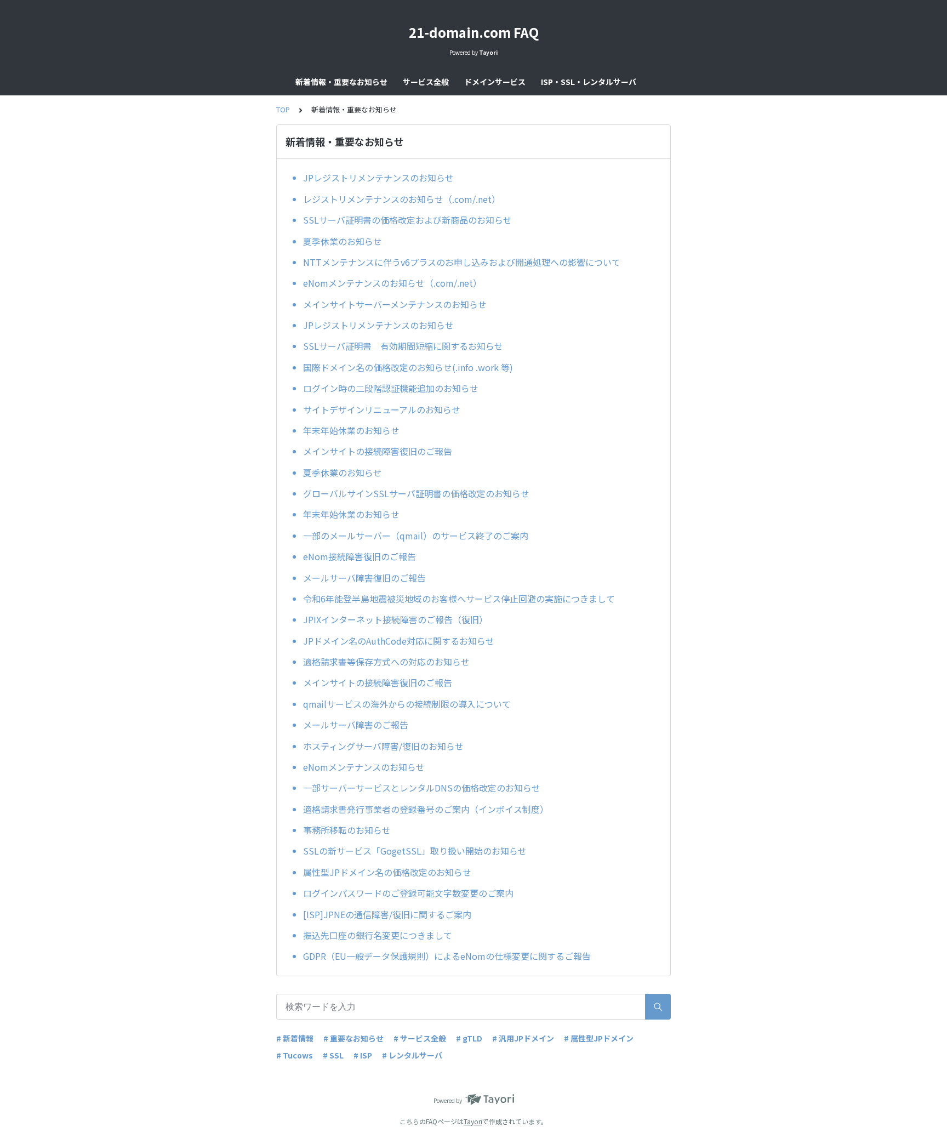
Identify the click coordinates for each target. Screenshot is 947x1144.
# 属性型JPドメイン (599, 1038)
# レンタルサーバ (412, 1055)
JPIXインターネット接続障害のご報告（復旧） (395, 619)
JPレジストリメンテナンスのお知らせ (378, 177)
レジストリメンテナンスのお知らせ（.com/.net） (401, 199)
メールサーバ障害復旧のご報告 (364, 577)
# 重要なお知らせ (353, 1038)
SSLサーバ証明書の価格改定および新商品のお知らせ (407, 219)
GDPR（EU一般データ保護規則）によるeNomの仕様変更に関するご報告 (447, 956)
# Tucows (294, 1055)
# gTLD (469, 1038)
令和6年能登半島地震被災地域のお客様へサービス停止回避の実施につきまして (459, 598)
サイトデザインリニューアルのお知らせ (381, 409)
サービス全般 (426, 81)
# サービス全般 (419, 1038)
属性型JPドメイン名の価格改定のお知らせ (387, 872)
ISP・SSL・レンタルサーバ (588, 81)
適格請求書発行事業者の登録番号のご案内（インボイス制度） (426, 809)
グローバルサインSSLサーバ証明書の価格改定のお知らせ (416, 493)
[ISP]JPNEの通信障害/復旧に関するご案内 (387, 914)
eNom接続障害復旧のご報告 (359, 556)
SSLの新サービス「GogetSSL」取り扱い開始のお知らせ (415, 850)
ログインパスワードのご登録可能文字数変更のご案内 (408, 893)
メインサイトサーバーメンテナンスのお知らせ (395, 304)
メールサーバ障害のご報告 (355, 724)
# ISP (362, 1055)
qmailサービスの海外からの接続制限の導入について (407, 703)
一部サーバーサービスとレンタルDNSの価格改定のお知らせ (421, 787)
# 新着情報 (294, 1038)
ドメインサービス (495, 81)
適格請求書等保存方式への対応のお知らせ (386, 661)
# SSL (333, 1055)
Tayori (473, 1121)
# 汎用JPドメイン (523, 1038)
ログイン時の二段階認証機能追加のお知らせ (390, 388)
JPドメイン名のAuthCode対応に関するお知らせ (398, 640)
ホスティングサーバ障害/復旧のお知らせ (383, 746)
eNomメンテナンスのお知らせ (364, 766)
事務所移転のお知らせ (347, 829)
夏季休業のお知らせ (342, 241)
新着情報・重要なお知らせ (341, 81)
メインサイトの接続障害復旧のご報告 (377, 451)
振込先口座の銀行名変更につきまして (377, 935)
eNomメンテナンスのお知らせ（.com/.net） (392, 282)
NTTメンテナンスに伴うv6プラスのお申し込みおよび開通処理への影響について (461, 262)
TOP (283, 109)
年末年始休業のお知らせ (351, 430)
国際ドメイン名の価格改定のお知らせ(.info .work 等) (408, 367)
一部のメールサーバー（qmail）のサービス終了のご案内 (415, 535)
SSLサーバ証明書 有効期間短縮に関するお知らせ (403, 345)
